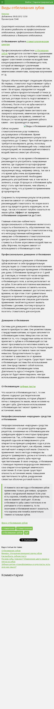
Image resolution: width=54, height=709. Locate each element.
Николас (5, 13)
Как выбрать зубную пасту (14, 556)
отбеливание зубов (12, 532)
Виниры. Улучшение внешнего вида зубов (22, 553)
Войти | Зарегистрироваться (39, 2)
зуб (26, 532)
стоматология (24, 528)
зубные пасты (28, 386)
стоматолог (8, 528)
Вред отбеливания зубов (15, 522)
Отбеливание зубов (11, 550)
